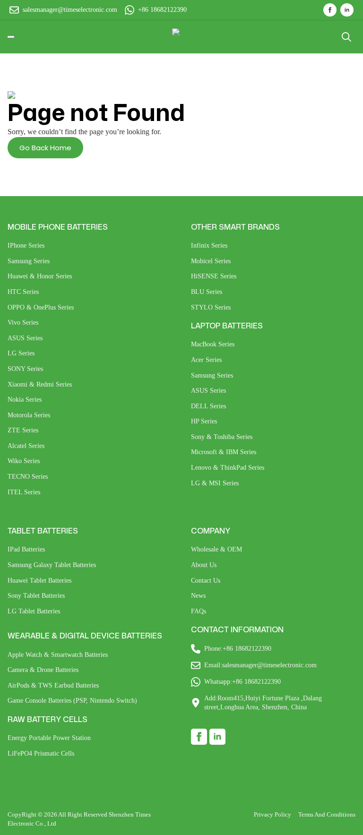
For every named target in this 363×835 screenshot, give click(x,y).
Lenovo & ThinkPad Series (227, 467)
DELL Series (208, 406)
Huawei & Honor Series (40, 276)
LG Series (21, 353)
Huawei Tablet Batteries (39, 580)
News (198, 595)
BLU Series (206, 291)
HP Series (204, 421)
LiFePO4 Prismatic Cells (41, 753)
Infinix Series (209, 245)
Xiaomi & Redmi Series (40, 384)
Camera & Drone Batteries (43, 669)
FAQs (198, 611)
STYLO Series (211, 307)
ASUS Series (25, 338)
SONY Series (25, 368)
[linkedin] (347, 10)
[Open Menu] (11, 36)
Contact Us (205, 580)
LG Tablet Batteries (34, 611)
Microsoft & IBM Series (223, 452)
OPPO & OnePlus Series (41, 307)
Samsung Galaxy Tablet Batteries (52, 564)
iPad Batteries (26, 549)
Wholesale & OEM (216, 549)
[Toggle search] (346, 36)
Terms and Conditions (326, 814)
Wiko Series (24, 461)
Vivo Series (23, 322)
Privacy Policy (272, 814)
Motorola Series (29, 415)
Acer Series (206, 359)
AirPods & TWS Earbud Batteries (53, 685)
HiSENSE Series (213, 276)
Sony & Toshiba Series (221, 436)
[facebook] (330, 10)
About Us (203, 564)
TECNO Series (28, 476)
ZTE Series (23, 430)
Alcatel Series (26, 445)
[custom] (199, 737)
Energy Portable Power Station (49, 737)
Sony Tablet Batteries (36, 595)
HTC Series (23, 291)
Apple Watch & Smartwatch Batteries (58, 654)
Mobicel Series (211, 261)
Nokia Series (25, 399)
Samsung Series (29, 261)
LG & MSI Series (215, 483)
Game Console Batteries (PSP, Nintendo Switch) (72, 700)
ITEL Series (24, 492)
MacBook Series (212, 344)
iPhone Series (26, 245)
